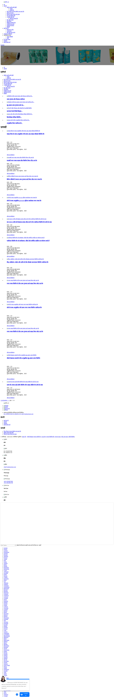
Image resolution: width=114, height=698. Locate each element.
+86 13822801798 (8, 482)
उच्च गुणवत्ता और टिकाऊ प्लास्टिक (16, 99)
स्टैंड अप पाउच (10, 13)
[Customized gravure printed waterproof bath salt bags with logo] (22, 197)
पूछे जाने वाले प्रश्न (11, 32)
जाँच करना (9, 155)
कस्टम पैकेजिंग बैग (50, 436)
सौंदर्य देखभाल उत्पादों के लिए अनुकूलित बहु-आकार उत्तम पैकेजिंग (23, 358)
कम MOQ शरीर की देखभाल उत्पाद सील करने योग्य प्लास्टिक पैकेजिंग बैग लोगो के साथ (29, 222)
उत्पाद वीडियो (10, 36)
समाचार (5, 41)
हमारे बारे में (6, 28)
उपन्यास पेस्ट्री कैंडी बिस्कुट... (14, 111)
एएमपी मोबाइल (30, 436)
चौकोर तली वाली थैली (12, 7)
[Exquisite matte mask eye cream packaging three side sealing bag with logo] (23, 381)
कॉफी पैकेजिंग (71, 436)
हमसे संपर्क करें (7, 42)
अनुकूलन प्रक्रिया (8, 34)
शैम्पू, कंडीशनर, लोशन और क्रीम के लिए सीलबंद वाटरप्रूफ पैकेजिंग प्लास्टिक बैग (27, 262)
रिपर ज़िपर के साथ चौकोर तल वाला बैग (15, 11)
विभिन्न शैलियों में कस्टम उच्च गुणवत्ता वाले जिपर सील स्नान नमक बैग (24, 179)
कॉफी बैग (12, 10)
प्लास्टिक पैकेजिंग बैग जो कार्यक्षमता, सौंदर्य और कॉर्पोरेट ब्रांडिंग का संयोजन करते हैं (28, 241)
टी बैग (11, 8)
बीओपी (8, 27)
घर (4, 4)
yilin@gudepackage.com (27, 414)
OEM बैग (43, 436)
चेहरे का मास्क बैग (14, 18)
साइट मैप (24, 436)
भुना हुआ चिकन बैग (11, 15)
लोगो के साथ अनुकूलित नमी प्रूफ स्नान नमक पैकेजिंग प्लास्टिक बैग (24, 307)
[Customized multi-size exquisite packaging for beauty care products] (21, 355)
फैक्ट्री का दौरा (10, 29)
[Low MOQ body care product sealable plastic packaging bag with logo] (26, 219)
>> (8, 400)
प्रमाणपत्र (9, 31)
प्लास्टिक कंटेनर (10, 25)
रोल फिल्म (9, 21)
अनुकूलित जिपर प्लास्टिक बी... (14, 123)
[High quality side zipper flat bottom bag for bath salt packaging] (23, 280)
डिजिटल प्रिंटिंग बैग (11, 22)
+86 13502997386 (8, 481)
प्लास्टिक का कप (10, 24)
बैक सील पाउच (10, 20)
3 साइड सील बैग (10, 17)
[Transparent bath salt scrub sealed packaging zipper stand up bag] (20, 157)
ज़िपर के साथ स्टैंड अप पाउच (13, 14)
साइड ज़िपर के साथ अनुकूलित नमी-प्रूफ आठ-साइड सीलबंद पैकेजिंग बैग (25, 134)
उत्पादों (5, 6)
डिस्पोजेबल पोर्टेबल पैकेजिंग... (14, 117)
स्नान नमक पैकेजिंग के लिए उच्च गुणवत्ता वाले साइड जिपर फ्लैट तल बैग (25, 283)
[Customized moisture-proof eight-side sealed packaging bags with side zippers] (23, 131)
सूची (8, 38)
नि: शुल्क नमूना (7, 39)
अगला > (6, 400)
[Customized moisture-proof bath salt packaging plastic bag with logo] (22, 304)
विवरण (13, 155)
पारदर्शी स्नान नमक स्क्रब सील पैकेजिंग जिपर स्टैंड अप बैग (22, 160)
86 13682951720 (16, 414)
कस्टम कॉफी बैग (37, 436)
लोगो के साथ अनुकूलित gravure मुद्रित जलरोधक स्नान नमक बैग (24, 200)
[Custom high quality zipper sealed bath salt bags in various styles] (22, 176)
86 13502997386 (8, 414)
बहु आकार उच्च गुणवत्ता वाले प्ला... (15, 105)
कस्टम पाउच (58, 436)
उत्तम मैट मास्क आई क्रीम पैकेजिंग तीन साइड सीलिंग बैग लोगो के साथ (25, 385)
